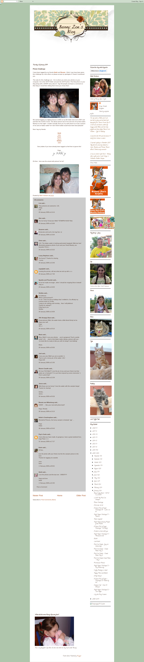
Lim (40, 203)
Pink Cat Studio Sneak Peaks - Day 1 (102, 559)
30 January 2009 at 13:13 (47, 411)
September (97, 465)
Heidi (55, 72)
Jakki (59, 142)
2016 (94, 434)
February (96, 488)
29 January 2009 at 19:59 (47, 311)
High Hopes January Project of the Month (102, 523)
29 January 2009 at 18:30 (47, 287)
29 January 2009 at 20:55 (47, 347)
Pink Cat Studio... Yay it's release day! (101, 545)
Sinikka (41, 293)
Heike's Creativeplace (46, 417)
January (96, 491)
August (96, 469)
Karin (59, 137)
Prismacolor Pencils (99, 563)
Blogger (79, 656)
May (95, 478)
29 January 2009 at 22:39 (47, 377)
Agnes (59, 139)
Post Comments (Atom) (48, 499)
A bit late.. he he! (98, 505)
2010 (94, 450)
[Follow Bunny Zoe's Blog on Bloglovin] (98, 72)
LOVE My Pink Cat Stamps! (100, 499)
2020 (94, 428)
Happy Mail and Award (100, 573)
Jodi (40, 353)
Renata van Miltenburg (46, 402)
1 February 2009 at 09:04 (47, 466)
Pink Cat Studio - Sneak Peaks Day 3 (101, 550)
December (97, 456)
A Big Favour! (98, 576)
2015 (94, 437)
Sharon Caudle (44, 368)
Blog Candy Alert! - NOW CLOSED (101, 494)
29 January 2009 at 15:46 (47, 263)
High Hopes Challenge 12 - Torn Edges (102, 591)
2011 (93, 447)
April (95, 481)
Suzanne (41, 229)
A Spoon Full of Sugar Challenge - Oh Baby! (101, 527)
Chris (40, 240)
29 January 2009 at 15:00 (47, 223)
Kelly (59, 135)
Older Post (81, 495)
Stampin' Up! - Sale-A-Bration (101, 586)
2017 (94, 431)
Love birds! (97, 541)
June (95, 475)
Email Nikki (93, 163)
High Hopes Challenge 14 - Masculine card (102, 535)
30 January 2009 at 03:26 (47, 396)
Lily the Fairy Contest (100, 594)
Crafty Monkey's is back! (100, 570)
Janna (41, 383)
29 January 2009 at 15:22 (47, 249)
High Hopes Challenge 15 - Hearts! (102, 515)
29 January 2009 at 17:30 (47, 274)
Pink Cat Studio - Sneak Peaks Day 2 (101, 554)
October (96, 462)
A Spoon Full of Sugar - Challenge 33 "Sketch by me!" (101, 581)
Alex (40, 218)
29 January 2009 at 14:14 (47, 212)
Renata (63, 72)
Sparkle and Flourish (46, 280)
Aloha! (95, 539)
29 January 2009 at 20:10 (47, 328)
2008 (94, 599)
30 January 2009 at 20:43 (47, 428)
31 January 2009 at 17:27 (47, 441)
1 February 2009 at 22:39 (47, 483)
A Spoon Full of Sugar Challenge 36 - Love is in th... (102, 510)
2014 (94, 441)
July (95, 472)
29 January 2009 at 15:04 (47, 234)
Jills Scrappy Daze (45, 317)
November (97, 459)
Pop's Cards (43, 434)
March (96, 484)
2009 (94, 453)
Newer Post (38, 495)
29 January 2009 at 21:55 (47, 362)
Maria (40, 334)
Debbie (59, 141)
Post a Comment (42, 487)
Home (59, 495)
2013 (94, 444)
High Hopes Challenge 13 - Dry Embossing (102, 567)
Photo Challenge (98, 502)
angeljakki (42, 269)
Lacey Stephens (44, 255)
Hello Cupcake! (98, 519)
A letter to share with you (101, 531)
